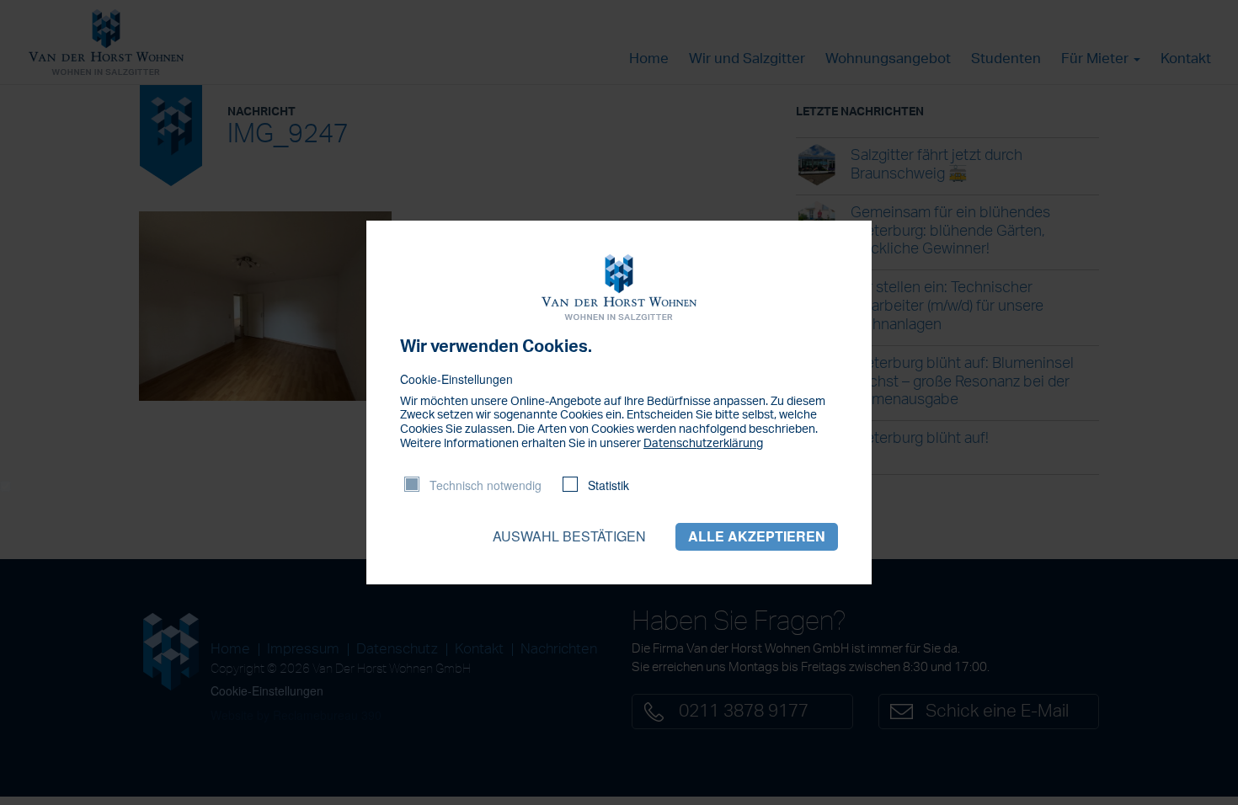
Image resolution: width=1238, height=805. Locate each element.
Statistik (608, 485)
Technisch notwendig (486, 485)
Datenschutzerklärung (703, 444)
